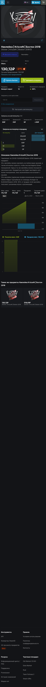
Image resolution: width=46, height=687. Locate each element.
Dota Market (27, 665)
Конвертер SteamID (8, 641)
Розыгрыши (5, 672)
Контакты (26, 648)
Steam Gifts (27, 679)
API (2, 636)
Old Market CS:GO (29, 661)
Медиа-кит (5, 681)
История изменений (8, 677)
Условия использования (31, 636)
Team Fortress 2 (28, 674)
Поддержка (5, 668)
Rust (24, 670)
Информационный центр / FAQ (10, 662)
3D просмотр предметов (10, 645)
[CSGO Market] (2, 2)
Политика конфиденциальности (31, 642)
